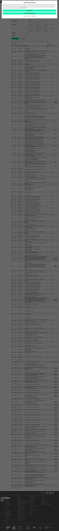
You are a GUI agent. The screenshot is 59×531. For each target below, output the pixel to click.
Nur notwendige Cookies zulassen (29, 13)
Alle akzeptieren (29, 10)
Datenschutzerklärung (23, 7)
